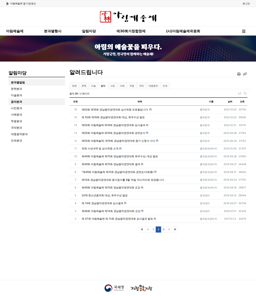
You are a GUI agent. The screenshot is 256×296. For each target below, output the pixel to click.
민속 (165, 85)
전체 (74, 85)
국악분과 (16, 127)
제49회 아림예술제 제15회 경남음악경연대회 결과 (111, 164)
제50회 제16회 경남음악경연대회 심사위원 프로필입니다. (115, 109)
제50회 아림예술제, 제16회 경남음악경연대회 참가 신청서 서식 (118, 140)
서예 (122, 85)
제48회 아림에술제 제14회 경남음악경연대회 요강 (111, 211)
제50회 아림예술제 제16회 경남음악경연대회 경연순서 (113, 133)
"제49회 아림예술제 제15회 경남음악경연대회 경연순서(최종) (117, 172)
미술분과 (16, 95)
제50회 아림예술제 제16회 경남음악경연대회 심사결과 (113, 125)
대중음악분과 (19, 134)
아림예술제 (15, 31)
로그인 (246, 3)
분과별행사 (52, 31)
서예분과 (16, 114)
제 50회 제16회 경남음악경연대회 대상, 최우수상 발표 (113, 117)
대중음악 (153, 85)
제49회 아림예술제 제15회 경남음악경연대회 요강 (111, 187)
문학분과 (16, 88)
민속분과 (16, 140)
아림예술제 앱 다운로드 (23, 3)
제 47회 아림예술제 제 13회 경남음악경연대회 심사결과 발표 (117, 218)
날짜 (230, 101)
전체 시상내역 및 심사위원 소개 (100, 148)
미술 (93, 85)
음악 (104, 85)
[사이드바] (243, 31)
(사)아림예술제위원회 (183, 31)
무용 (132, 85)
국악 (141, 85)
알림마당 (89, 31)
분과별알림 (18, 82)
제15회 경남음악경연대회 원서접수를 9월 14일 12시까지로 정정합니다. (123, 179)
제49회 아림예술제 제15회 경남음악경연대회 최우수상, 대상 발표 (120, 156)
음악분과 (16, 101)
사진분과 (16, 108)
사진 (112, 85)
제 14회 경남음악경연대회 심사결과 (102, 203)
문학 (84, 85)
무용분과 (16, 121)
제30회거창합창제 (131, 31)
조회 (242, 101)
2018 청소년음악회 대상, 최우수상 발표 (105, 195)
